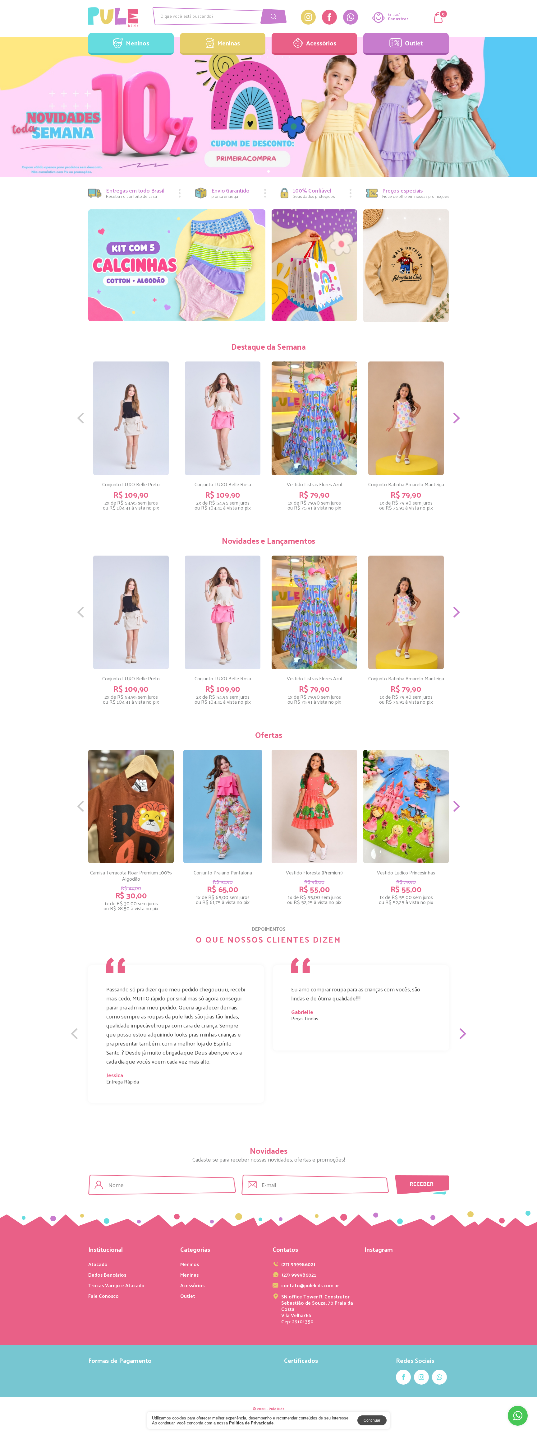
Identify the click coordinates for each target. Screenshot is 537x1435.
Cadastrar (398, 18)
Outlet (414, 43)
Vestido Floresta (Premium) (314, 872)
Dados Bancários (107, 1274)
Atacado (98, 1264)
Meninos (137, 43)
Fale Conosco (103, 1295)
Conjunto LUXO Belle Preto (131, 484)
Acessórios (321, 43)
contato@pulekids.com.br (310, 1285)
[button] (5, 107)
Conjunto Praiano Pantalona (223, 872)
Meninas (228, 43)
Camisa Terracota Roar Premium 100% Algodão (131, 875)
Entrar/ (394, 14)
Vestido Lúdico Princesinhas (406, 872)
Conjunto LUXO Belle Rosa (223, 484)
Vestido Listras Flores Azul (314, 484)
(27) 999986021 (299, 1274)
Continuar (372, 1420)
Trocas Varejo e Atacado (116, 1285)
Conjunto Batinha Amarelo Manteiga (406, 484)
